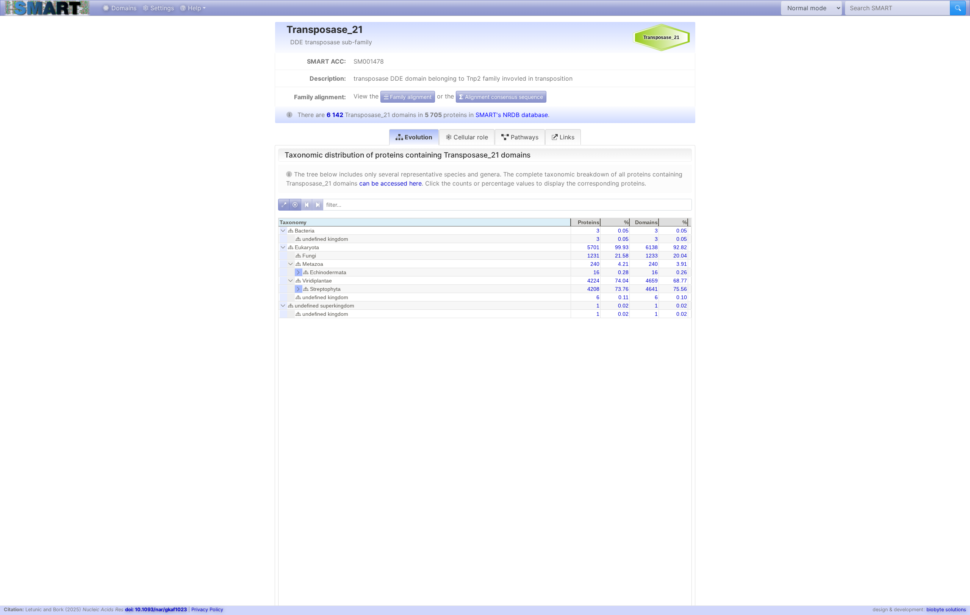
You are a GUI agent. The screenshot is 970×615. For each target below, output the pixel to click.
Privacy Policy (207, 609)
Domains (123, 8)
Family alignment (410, 97)
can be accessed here (390, 183)
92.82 (680, 247)
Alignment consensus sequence (503, 97)
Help (193, 8)
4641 (652, 289)
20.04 (680, 256)
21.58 (622, 256)
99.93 (622, 247)
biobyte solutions (946, 609)
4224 (593, 281)
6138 (652, 247)
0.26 (681, 272)
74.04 (622, 281)
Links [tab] (566, 137)
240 (594, 264)
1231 (593, 256)
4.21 (623, 264)
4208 (593, 289)
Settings (161, 8)
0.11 (623, 297)
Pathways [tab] (523, 137)
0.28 (623, 272)
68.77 (680, 281)
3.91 (681, 264)
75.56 (680, 289)
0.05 (623, 231)
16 (596, 272)
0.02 (623, 306)
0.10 (681, 297)
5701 (593, 247)
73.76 (622, 289)
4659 (652, 281)
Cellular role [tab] (470, 137)
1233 (652, 256)
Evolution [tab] (417, 137)
